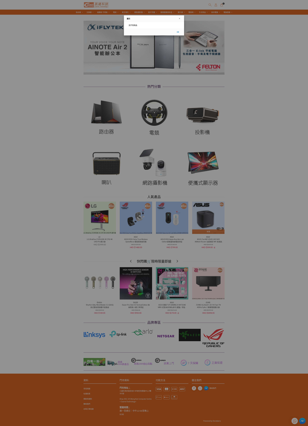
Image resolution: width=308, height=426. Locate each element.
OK (178, 32)
